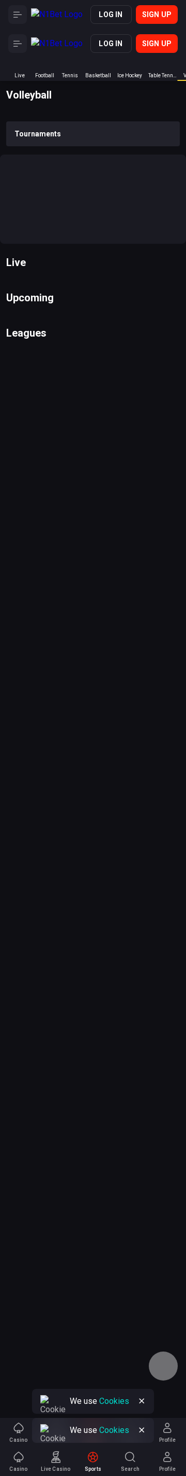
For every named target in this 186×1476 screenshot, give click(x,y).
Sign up (157, 14)
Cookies (114, 1430)
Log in (110, 14)
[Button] (17, 14)
